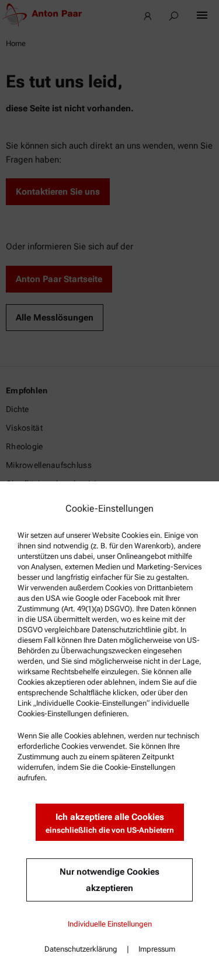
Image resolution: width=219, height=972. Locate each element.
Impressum (156, 949)
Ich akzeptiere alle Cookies (110, 823)
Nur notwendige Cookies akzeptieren (109, 880)
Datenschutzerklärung (80, 949)
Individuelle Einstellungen (110, 924)
